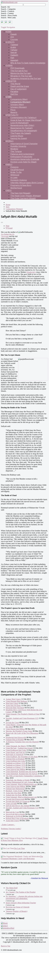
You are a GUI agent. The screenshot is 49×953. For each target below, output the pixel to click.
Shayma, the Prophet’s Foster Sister (19, 731)
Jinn (12, 37)
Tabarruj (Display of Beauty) (16, 911)
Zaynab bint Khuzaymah (15, 799)
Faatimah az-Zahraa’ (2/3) (16, 765)
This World (15, 83)
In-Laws (13, 177)
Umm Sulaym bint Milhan (15, 769)
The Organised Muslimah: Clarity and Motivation (22, 857)
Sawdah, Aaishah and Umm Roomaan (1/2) (22, 808)
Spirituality (12, 115)
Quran (9, 65)
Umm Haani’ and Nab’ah (15, 752)
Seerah (13, 52)
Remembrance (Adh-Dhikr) (22, 125)
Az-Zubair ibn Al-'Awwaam (8, 235)
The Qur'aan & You (18, 70)
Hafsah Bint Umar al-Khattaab (17, 818)
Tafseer (13, 50)
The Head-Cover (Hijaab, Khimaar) (25, 195)
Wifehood (14, 175)
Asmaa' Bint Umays (13, 699)
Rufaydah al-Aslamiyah (15, 755)
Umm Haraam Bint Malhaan (16, 701)
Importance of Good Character (24, 143)
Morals (9, 141)
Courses (14, 39)
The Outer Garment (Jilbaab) (23, 198)
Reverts (13, 112)
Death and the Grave (19, 86)
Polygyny (14, 167)
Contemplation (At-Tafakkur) (23, 117)
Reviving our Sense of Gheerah (17, 907)
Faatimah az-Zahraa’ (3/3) (16, 763)
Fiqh (12, 57)
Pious (12, 109)
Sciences (10, 42)
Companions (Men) (18, 99)
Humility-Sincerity (18, 146)
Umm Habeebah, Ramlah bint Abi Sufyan (21, 772)
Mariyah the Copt (12, 812)
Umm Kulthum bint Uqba (15, 761)
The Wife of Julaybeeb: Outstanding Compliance (24, 776)
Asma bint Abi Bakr (13, 706)
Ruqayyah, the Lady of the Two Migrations (22, 733)
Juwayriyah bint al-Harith (15, 814)
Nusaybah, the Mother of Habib (18, 780)
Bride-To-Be (16, 172)
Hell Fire (14, 94)
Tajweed (14, 44)
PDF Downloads (17, 68)
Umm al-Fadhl (11, 804)
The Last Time (19, 848)
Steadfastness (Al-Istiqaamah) (23, 130)
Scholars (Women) (18, 107)
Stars (9, 96)
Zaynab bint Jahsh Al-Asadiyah (17, 801)
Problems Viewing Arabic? (11, 829)
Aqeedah (14, 60)
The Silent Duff (11, 888)
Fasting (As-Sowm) (18, 138)
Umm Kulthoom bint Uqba (16, 750)
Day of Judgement (18, 89)
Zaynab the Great (12, 723)
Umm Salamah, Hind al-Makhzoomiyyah (21, 784)
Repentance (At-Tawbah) (21, 128)
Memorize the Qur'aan (20, 73)
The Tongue (16, 151)
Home (8, 31)
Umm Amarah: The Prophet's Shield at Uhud (22, 714)
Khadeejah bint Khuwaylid (16, 737)
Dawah (13, 34)
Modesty (14, 149)
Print (7, 226)
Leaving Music (16, 135)
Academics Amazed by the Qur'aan (25, 78)
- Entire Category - (8, 825)
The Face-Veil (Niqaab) (20, 193)
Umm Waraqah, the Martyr (16, 746)
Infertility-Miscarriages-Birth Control (26, 182)
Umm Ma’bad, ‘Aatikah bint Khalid (19, 748)
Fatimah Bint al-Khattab (15, 740)
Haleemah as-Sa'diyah (14, 816)
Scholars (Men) (17, 104)
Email (10, 228)
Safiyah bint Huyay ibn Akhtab (18, 806)
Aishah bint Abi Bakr (14, 795)
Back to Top (5, 946)
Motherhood (16, 188)
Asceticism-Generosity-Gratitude (24, 159)
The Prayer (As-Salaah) (20, 133)
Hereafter (11, 81)
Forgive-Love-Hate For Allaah (23, 162)
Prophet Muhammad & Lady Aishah (20, 782)
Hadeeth (14, 55)
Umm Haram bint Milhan (15, 729)
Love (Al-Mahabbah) (19, 122)
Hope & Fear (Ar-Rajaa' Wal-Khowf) (26, 120)
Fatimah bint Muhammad (15, 789)
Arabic (13, 47)
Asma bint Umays (12, 821)
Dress (9, 190)
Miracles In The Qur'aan (21, 76)
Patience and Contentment (22, 154)
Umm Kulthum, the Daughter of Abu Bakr (22, 757)
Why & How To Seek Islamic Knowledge (27, 63)
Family (9, 164)
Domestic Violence (18, 180)
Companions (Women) (20, 102)
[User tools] (2, 222)
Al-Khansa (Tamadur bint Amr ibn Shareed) (22, 742)
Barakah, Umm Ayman (14, 791)
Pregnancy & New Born (20, 185)
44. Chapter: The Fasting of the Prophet (20, 892)
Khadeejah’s (31, 272)
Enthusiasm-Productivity (21, 156)
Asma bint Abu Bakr (13, 793)
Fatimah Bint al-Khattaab (15, 759)
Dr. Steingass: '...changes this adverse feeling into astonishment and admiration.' (24, 897)
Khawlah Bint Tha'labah (15, 708)
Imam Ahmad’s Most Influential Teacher (21, 903)
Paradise (14, 91)
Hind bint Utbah (12, 703)
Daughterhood (17, 169)
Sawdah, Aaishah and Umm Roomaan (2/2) (22, 718)
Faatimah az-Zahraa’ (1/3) (15, 767)
